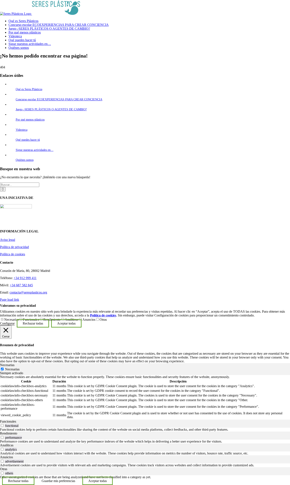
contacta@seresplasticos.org (28, 292)
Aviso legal (7, 240)
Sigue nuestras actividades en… (34, 150)
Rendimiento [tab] (8, 433)
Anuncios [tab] (6, 457)
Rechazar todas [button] (33, 323)
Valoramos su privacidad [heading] (18, 305)
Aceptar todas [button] (66, 323)
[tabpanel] (145, 397)
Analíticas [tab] (6, 445)
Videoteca (21, 129)
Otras (103, 319)
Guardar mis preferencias (58, 481)
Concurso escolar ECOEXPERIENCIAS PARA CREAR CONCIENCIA (59, 99)
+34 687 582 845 (21, 285)
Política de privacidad (14, 247)
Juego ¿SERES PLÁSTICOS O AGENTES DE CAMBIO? (51, 109)
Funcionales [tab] (8, 421)
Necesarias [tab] (7, 365)
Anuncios (88, 319)
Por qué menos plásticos (30, 119)
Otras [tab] (3, 469)
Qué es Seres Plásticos (29, 89)
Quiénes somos (25, 160)
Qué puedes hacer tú (28, 139)
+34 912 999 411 (25, 278)
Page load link (9, 299)
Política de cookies (12, 254)
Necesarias (11, 319)
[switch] (2, 425)
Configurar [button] (7, 323)
